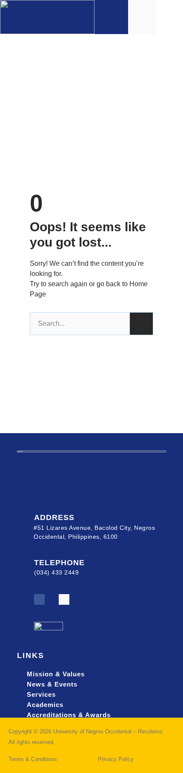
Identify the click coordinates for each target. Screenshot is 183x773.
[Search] (141, 324)
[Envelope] (64, 599)
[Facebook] (39, 599)
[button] (169, 17)
